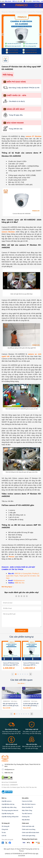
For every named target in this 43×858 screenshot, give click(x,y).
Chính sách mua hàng (28, 829)
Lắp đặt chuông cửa (8, 813)
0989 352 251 (19, 583)
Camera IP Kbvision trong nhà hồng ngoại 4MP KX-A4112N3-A (11, 664)
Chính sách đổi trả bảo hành (30, 832)
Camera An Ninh (21, 12)
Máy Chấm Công (27, 810)
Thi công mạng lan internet (10, 810)
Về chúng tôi (5, 826)
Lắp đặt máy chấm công (9, 807)
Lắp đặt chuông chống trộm (10, 816)
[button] (15, 674)
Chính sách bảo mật (28, 826)
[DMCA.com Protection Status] (7, 779)
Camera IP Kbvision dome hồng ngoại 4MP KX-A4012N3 (31, 664)
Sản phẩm (12, 12)
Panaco (11, 557)
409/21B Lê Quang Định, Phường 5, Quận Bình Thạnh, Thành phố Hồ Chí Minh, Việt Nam (22, 575)
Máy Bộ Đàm (26, 819)
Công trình (5, 829)
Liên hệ (4, 835)
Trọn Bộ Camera (27, 813)
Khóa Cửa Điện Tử (27, 807)
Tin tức (4, 832)
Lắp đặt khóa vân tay (8, 804)
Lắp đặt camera (6, 801)
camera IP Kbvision (33, 136)
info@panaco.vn (19, 580)
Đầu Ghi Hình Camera (28, 804)
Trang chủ (5, 12)
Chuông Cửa (25, 816)
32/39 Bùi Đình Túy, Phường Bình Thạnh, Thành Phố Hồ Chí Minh (22, 765)
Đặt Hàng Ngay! (7, 586)
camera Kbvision (8, 232)
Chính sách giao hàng (28, 835)
